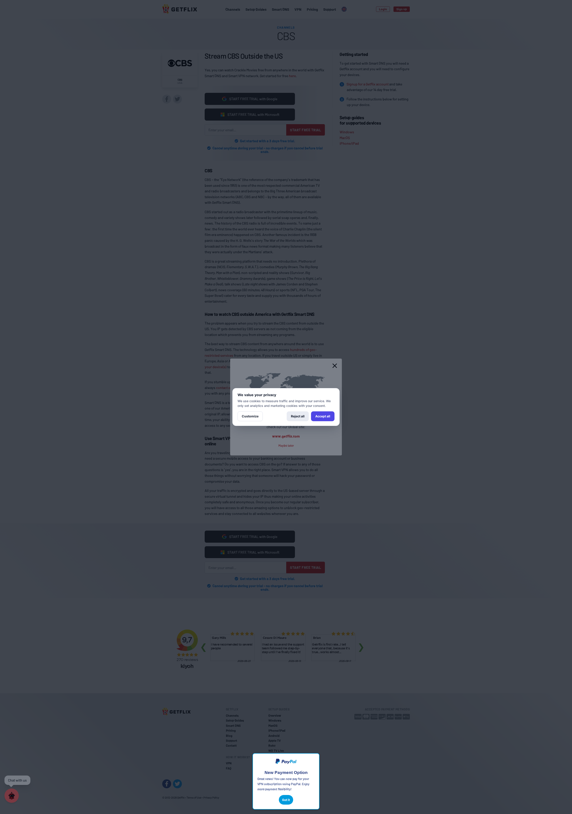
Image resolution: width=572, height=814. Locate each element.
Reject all (298, 416)
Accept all (322, 416)
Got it (286, 800)
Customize (250, 416)
